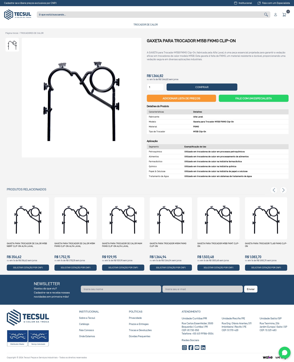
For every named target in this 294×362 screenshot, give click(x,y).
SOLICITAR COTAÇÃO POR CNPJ (28, 267)
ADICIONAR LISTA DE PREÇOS (181, 98)
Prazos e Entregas (139, 324)
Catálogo (84, 324)
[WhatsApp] (285, 353)
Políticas (135, 311)
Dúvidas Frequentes (139, 336)
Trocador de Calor (146, 24)
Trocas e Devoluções (140, 330)
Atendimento (191, 311)
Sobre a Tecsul (87, 317)
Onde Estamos (87, 336)
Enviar (251, 289)
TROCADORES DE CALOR (32, 33)
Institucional (245, 3)
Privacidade (135, 317)
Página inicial (11, 33)
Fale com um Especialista (276, 3)
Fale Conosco (86, 330)
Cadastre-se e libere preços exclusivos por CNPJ (30, 3)
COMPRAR (202, 87)
